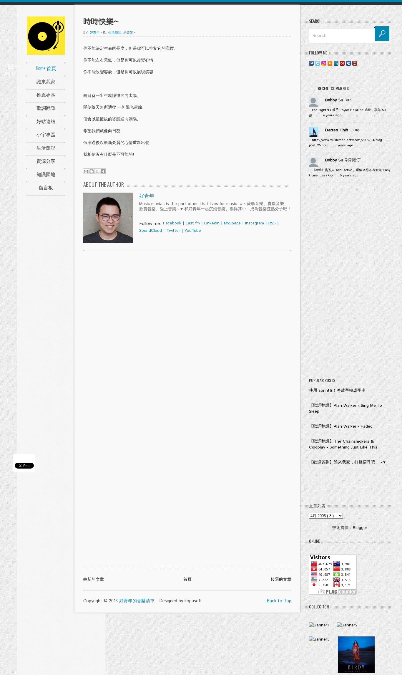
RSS (272, 223)
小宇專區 (45, 134)
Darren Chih (336, 130)
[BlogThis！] (91, 171)
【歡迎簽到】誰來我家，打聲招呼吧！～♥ (347, 462)
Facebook (172, 223)
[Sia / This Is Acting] (319, 639)
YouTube (193, 231)
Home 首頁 (46, 68)
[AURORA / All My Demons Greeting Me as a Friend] (319, 625)
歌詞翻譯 (45, 107)
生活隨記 (45, 147)
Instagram (254, 223)
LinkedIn (212, 223)
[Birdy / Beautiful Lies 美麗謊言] (356, 672)
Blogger (360, 528)
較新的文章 (93, 580)
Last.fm (193, 223)
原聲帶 (128, 32)
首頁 (187, 580)
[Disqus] (187, 331)
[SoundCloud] (360, 63)
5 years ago (344, 145)
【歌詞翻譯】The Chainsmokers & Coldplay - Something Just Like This (343, 444)
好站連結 (45, 121)
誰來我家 (45, 81)
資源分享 (45, 160)
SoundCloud (150, 231)
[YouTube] (354, 63)
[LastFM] (342, 63)
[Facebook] (311, 63)
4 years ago (332, 115)
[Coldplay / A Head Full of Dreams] (347, 625)
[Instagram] (323, 63)
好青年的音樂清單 (137, 601)
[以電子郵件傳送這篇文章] (86, 171)
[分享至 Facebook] (103, 171)
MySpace (232, 223)
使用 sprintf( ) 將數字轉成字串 (337, 390)
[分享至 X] (97, 171)
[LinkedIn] (336, 63)
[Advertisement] (350, 281)
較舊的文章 (281, 580)
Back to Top (279, 601)
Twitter (173, 231)
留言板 (46, 187)
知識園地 (45, 174)
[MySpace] (348, 63)
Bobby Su (334, 100)
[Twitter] (317, 63)
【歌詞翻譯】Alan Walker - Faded (341, 426)
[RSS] (330, 63)
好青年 (146, 196)
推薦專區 (45, 94)
